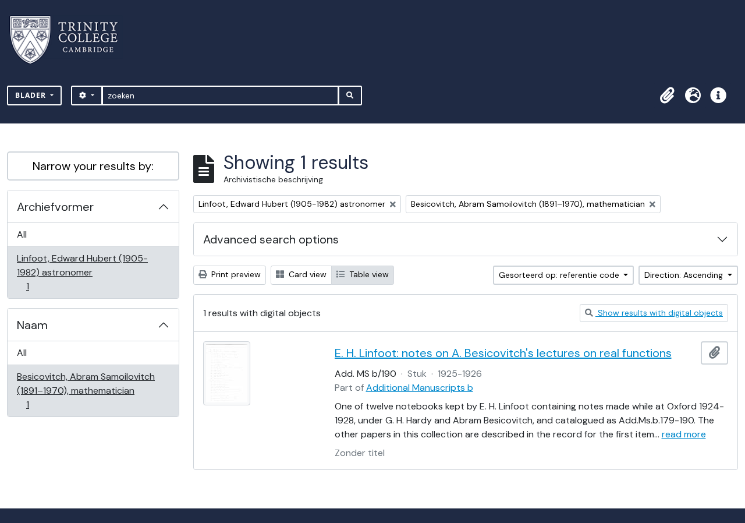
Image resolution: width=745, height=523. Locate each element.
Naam (32, 325)
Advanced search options (271, 239)
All (22, 234)
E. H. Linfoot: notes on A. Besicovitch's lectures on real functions (503, 353)
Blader (31, 95)
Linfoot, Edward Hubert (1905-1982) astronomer (82, 272)
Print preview (235, 274)
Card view (306, 274)
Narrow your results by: (93, 166)
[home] (70, 39)
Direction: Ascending (684, 275)
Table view (368, 274)
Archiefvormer (55, 206)
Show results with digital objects (659, 313)
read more (684, 434)
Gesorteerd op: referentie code (560, 275)
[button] (667, 95)
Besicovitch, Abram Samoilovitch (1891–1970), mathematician (85, 390)
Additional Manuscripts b (419, 387)
